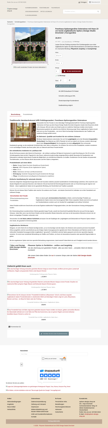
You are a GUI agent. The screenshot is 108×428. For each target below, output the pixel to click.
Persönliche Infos (61, 401)
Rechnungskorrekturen (63, 407)
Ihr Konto (58, 398)
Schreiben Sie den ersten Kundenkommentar (55, 333)
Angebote (10, 404)
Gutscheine (59, 412)
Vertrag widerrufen (54, 421)
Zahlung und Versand (38, 404)
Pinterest (69, 80)
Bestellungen (59, 404)
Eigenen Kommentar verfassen (66, 86)
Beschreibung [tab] (15, 114)
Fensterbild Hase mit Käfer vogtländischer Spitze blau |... (44, 317)
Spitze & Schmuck (46, 11)
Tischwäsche (55, 7)
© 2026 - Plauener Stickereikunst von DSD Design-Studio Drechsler (54, 425)
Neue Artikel (11, 407)
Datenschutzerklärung (38, 401)
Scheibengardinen (31, 7)
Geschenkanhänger (31, 11)
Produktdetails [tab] (27, 114)
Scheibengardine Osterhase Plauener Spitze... (43, 287)
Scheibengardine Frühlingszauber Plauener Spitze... (44, 274)
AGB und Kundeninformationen (41, 414)
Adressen (58, 409)
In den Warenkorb (72, 71)
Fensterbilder (44, 7)
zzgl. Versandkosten (67, 41)
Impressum (35, 407)
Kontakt (33, 417)
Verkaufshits (11, 409)
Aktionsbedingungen (14, 401)
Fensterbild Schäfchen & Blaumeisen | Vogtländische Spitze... (43, 302)
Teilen (60, 80)
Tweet (65, 80)
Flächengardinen (31, 15)
